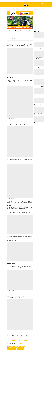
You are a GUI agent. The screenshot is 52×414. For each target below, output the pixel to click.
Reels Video (31, 9)
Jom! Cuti (20, 9)
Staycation (22, 33)
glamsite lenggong (20, 347)
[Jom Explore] (26, 4)
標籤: (8, 346)
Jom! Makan (16, 9)
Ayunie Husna (14, 37)
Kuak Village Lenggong (12, 347)
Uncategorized (12, 346)
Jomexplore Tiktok (16, 344)
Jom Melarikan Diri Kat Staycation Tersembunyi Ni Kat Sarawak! (18, 340)
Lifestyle (24, 9)
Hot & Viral (27, 9)
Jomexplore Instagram (19, 343)
